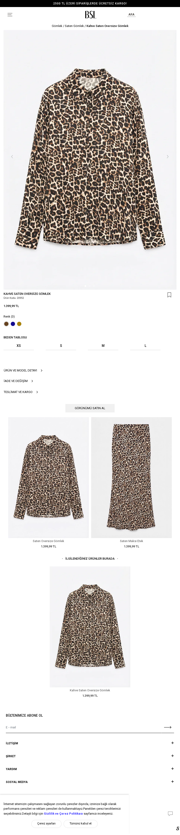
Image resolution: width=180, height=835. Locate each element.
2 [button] (89, 286)
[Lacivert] (13, 324)
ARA (131, 15)
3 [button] (94, 286)
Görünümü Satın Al (90, 408)
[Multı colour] (19, 324)
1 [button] (85, 286)
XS (19, 346)
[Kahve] (6, 324)
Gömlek (57, 26)
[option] (90, 160)
